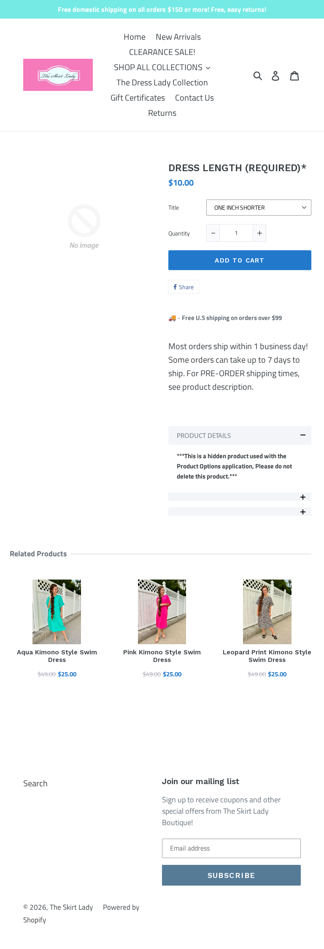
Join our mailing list (200, 781)
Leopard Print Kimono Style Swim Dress (267, 656)
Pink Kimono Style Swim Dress (162, 656)
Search (35, 783)
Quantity (179, 234)
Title (173, 208)
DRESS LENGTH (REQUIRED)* (237, 168)
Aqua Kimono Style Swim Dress (57, 656)
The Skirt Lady (71, 907)
